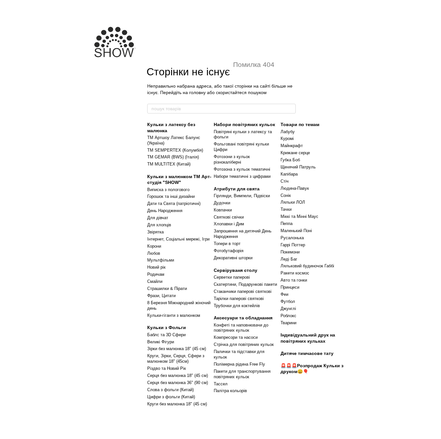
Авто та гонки (294, 280)
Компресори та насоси (236, 337)
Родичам (155, 274)
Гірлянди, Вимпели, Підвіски (242, 195)
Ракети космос (295, 273)
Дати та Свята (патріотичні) (173, 203)
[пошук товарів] (290, 108)
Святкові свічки (229, 217)
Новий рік (156, 267)
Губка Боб (290, 159)
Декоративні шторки (233, 257)
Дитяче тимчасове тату (307, 353)
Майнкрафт (292, 145)
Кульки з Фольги (166, 327)
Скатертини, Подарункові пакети (245, 284)
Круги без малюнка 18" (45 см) (177, 404)
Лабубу (288, 131)
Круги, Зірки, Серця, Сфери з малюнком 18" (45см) (175, 358)
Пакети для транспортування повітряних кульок (242, 374)
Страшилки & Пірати (167, 288)
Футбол (288, 301)
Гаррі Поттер (293, 244)
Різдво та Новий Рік (166, 368)
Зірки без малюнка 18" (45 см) (176, 348)
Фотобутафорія (228, 250)
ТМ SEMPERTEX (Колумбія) (175, 150)
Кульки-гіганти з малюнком (173, 315)
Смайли (154, 281)
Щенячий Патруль (298, 167)
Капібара (289, 174)
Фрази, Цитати (161, 295)
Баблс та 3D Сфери (166, 334)
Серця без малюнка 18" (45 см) (177, 375)
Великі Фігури (160, 341)
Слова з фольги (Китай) (170, 389)
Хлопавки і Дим (229, 223)
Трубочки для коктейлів (237, 305)
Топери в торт (227, 243)
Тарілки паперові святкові (239, 298)
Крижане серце (295, 152)
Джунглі (288, 308)
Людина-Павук (295, 188)
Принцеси (290, 287)
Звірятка (155, 232)
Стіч (285, 181)
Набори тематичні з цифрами (242, 176)
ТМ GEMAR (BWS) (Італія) (173, 157)
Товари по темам (300, 124)
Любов (153, 253)
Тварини (288, 322)
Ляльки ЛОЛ (293, 202)
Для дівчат (157, 217)
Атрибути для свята (237, 188)
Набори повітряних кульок (244, 124)
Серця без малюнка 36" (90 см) (177, 382)
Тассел (221, 383)
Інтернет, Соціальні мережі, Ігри (178, 239)
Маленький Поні (296, 230)
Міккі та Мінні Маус (299, 216)
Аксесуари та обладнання (243, 317)
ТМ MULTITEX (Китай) (168, 164)
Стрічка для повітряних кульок (244, 344)
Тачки (286, 209)
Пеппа (286, 223)
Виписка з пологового (168, 189)
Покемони (290, 252)
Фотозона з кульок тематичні (242, 169)
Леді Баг (289, 259)
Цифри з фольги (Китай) (171, 396)
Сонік (286, 195)
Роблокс (288, 315)
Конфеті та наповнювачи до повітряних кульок (241, 328)
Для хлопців (159, 224)
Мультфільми (160, 260)
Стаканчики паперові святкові (243, 291)
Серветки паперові (232, 277)
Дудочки (222, 202)
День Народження (164, 210)
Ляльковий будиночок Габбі (307, 265)
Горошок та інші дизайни (171, 196)
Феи (284, 294)
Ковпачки (223, 210)
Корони (154, 246)
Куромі (287, 138)
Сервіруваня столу (235, 270)
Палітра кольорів (230, 390)
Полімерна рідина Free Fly (239, 364)
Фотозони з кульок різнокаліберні (232, 159)
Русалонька (292, 237)
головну (197, 92)
